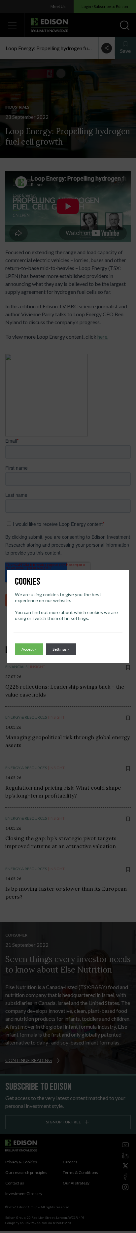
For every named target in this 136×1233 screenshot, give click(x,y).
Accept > (29, 649)
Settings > (61, 649)
